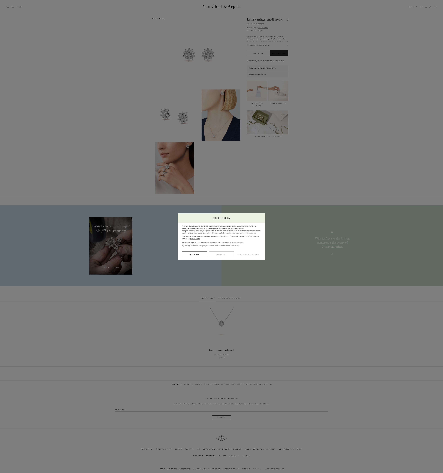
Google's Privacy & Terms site (192, 231)
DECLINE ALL (221, 254)
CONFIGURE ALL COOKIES (248, 254)
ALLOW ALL (194, 254)
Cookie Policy (195, 239)
